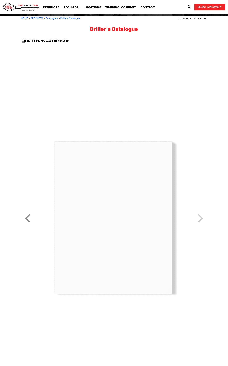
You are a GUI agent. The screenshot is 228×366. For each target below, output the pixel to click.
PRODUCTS (36, 18)
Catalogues (52, 18)
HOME (24, 18)
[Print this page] (205, 18)
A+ (199, 18)
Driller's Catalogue (70, 18)
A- (191, 19)
